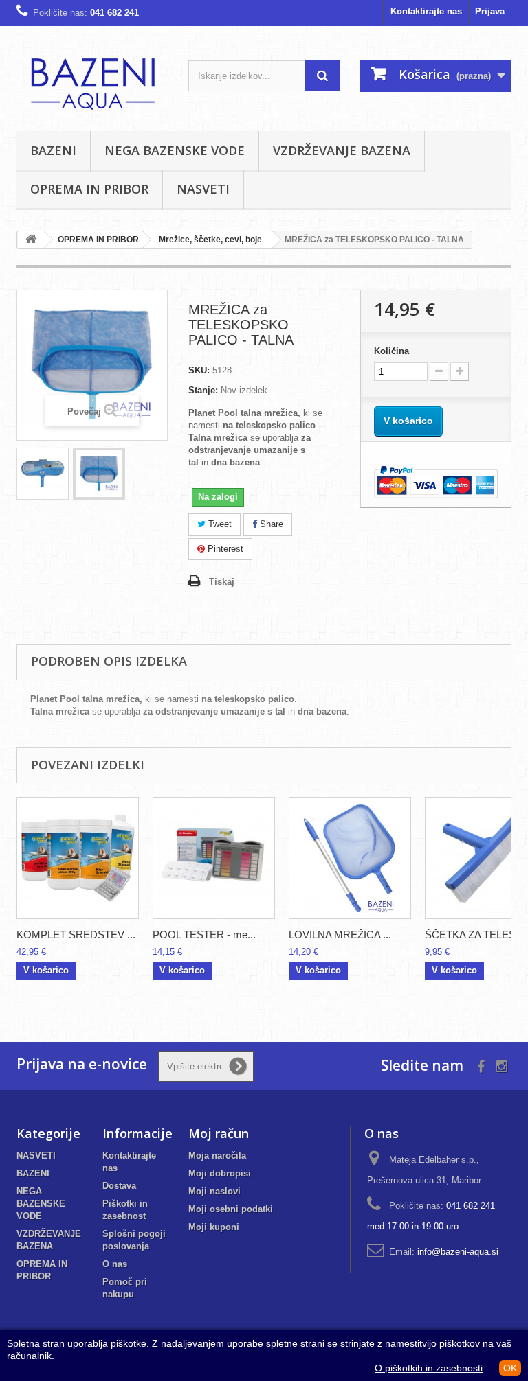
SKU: (199, 370)
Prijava (490, 11)
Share (270, 524)
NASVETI (203, 189)
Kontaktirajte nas (426, 11)
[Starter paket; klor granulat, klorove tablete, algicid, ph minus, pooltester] (77, 858)
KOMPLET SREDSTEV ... (75, 934)
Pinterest (224, 549)
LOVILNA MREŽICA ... (340, 934)
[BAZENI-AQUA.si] (92, 84)
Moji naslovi (214, 1191)
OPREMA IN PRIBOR (89, 189)
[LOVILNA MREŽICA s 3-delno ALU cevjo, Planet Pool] (350, 858)
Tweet (219, 524)
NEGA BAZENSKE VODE (174, 150)
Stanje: (203, 390)
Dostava (119, 1186)
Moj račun (218, 1133)
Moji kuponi (213, 1227)
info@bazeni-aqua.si (457, 1251)
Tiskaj (221, 582)
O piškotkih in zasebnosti (429, 1367)
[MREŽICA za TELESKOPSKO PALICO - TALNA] (42, 473)
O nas (114, 1264)
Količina (391, 351)
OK (510, 1367)
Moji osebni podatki (230, 1209)
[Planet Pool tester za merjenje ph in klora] (214, 858)
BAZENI (53, 150)
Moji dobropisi (219, 1173)
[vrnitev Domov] (31, 239)
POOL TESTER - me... (204, 934)
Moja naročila (217, 1155)
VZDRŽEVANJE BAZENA (341, 150)
